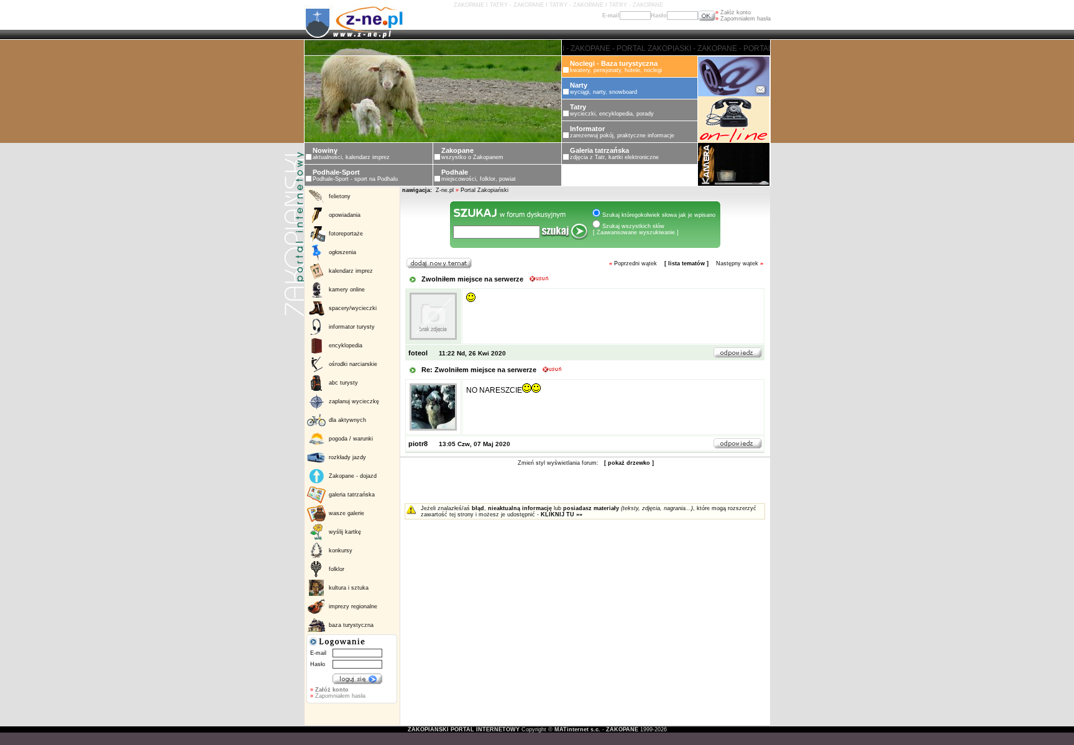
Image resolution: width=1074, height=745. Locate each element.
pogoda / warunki (351, 439)
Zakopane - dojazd (353, 476)
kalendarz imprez (351, 271)
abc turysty (343, 383)
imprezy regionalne (353, 606)
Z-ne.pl (446, 190)
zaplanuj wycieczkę (354, 401)
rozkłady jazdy (347, 457)
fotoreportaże (346, 234)
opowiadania (344, 215)
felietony (340, 196)
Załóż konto (733, 12)
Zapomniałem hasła (743, 19)
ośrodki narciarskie (353, 364)
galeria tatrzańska (352, 494)
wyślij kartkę (345, 532)
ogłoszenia (342, 252)
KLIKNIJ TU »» (561, 514)
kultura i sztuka (349, 588)
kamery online (347, 289)
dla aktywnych (347, 420)
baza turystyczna (351, 625)
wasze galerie (346, 513)
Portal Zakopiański (484, 190)
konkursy (340, 550)
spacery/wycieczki (353, 308)
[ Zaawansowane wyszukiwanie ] (636, 232)
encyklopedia (345, 345)
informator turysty (352, 327)
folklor (336, 569)
